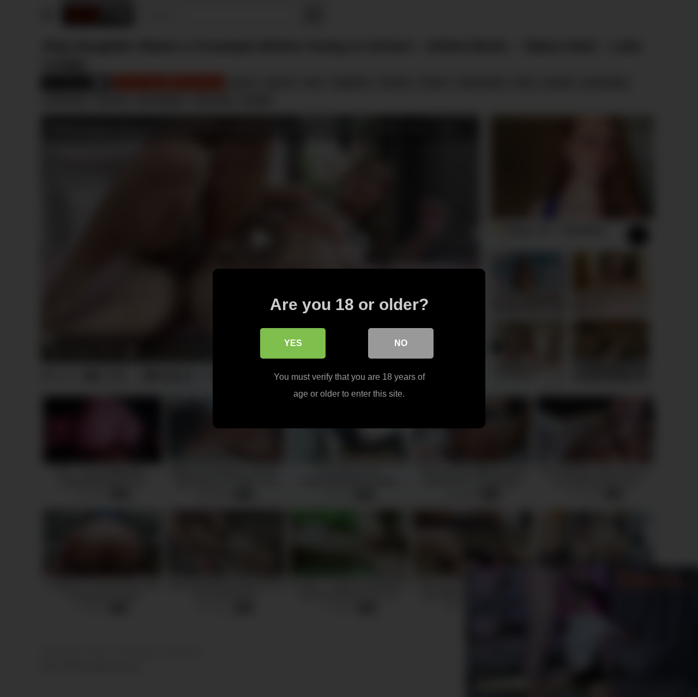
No (400, 343)
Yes (293, 343)
